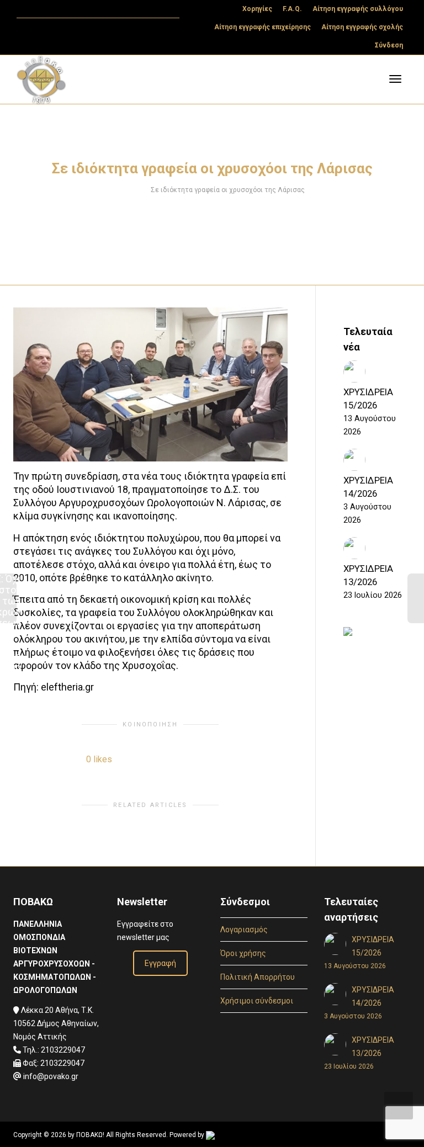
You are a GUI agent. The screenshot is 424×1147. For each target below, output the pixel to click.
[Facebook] (45, 9)
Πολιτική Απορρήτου (257, 977)
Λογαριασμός (244, 929)
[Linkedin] (64, 9)
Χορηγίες (257, 9)
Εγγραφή (160, 963)
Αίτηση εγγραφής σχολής (362, 27)
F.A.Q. (292, 9)
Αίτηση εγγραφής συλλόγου (357, 9)
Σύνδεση (389, 45)
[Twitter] (26, 9)
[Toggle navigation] (395, 79)
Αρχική (130, 190)
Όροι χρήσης (243, 953)
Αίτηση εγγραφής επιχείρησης (262, 27)
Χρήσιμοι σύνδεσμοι (256, 1000)
